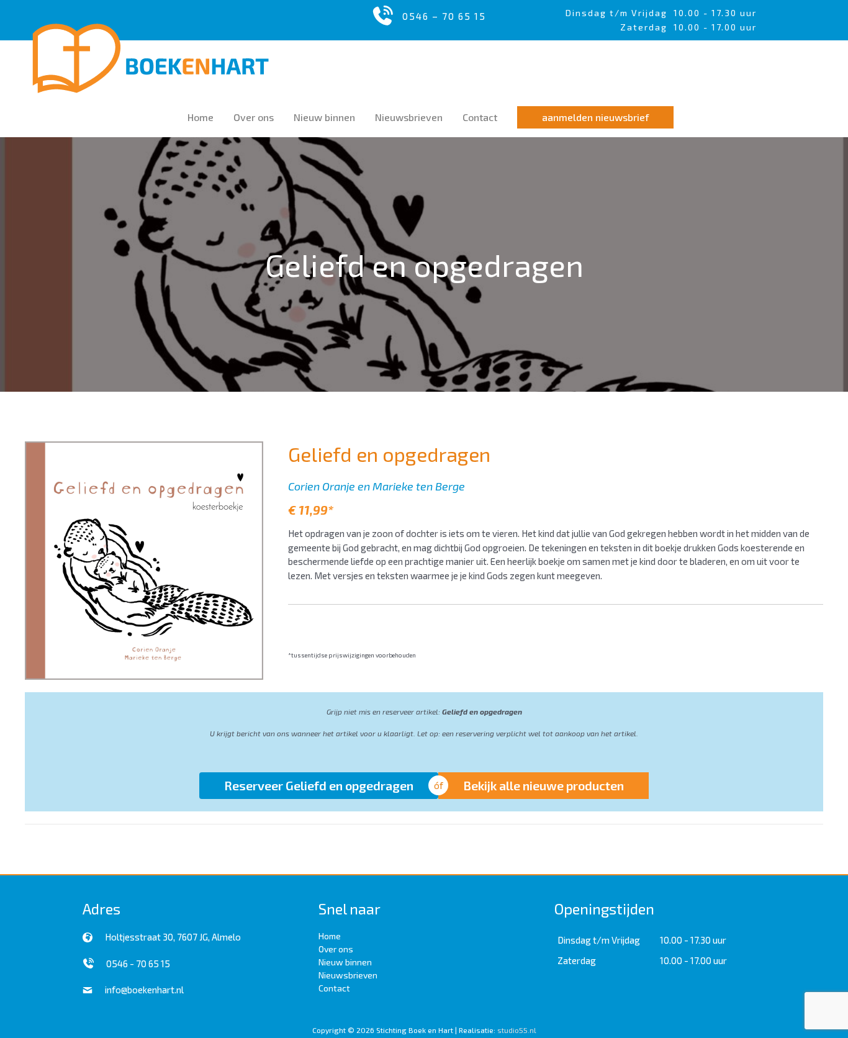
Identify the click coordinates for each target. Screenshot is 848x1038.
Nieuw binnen (345, 962)
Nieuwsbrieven (347, 975)
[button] (595, 117)
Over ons (335, 949)
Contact (334, 988)
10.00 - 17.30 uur (715, 12)
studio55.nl (516, 1030)
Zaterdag (576, 960)
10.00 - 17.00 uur (693, 960)
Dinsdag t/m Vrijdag (619, 12)
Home (329, 936)
